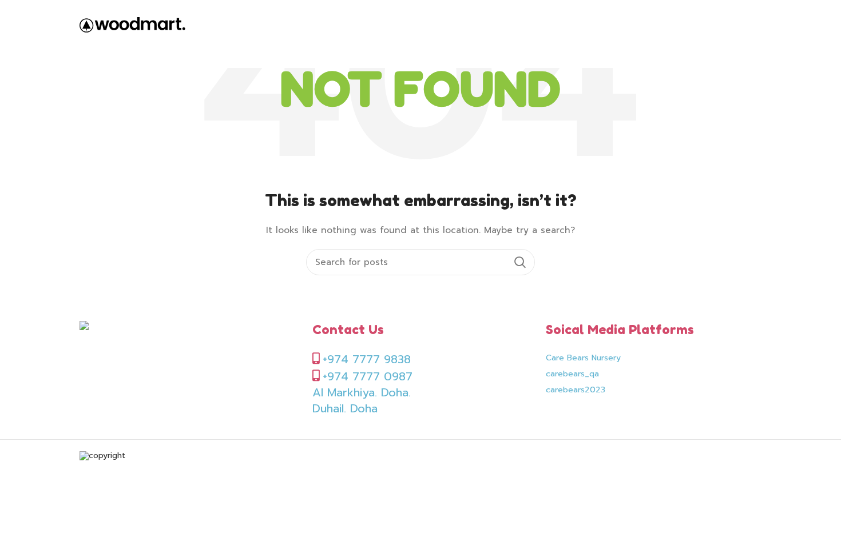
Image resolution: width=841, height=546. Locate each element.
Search (519, 262)
